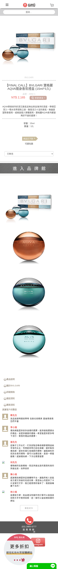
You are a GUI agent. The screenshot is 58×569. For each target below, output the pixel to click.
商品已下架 (29, 138)
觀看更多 (29, 508)
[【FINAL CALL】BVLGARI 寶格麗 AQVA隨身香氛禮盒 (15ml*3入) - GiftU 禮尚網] (29, 5)
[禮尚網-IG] (38, 542)
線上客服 (34, 566)
